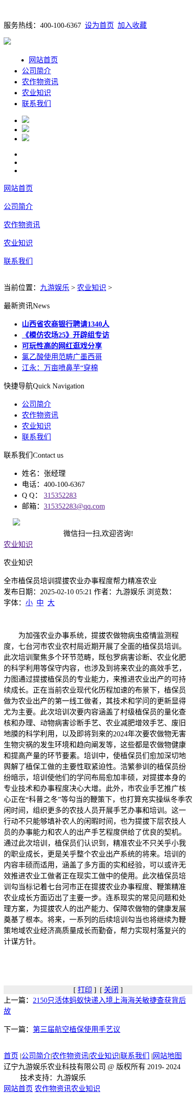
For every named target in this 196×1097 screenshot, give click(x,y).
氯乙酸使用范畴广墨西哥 (62, 357)
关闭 (111, 990)
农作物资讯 (40, 82)
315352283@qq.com (74, 506)
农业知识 (36, 93)
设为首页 (99, 25)
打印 (84, 990)
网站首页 (43, 60)
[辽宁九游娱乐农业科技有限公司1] (25, 120)
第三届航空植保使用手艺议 (76, 1029)
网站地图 (167, 1056)
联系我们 (36, 103)
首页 (11, 1056)
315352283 (60, 495)
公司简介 (36, 71)
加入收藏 (132, 25)
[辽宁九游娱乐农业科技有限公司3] (25, 139)
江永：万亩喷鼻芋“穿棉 (60, 368)
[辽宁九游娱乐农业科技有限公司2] (25, 129)
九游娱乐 (54, 287)
